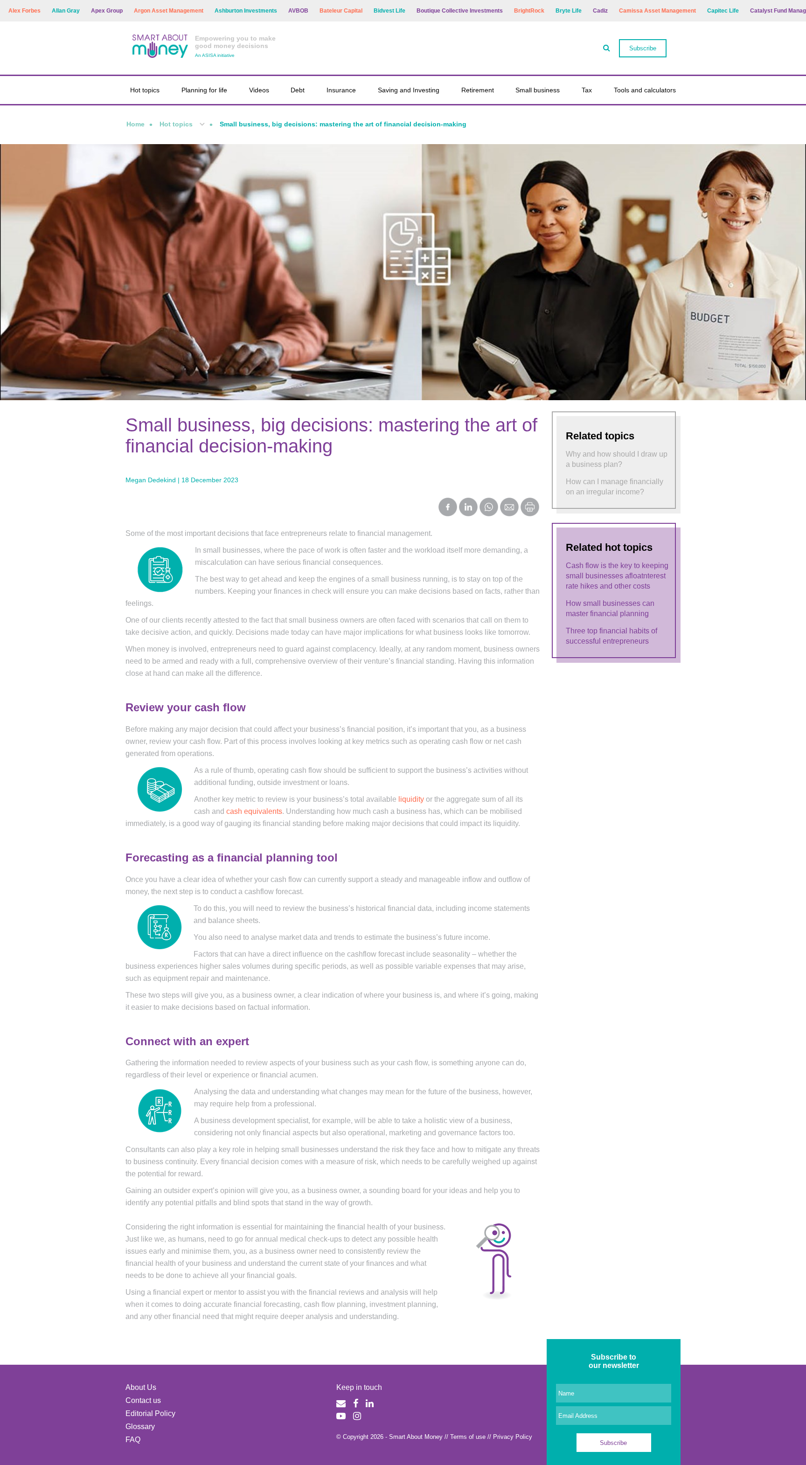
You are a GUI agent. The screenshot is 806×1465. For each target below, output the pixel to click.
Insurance (341, 90)
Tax (587, 90)
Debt (298, 90)
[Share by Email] (509, 508)
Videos (259, 90)
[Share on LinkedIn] (468, 508)
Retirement (477, 90)
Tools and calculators (645, 90)
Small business (537, 90)
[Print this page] (530, 514)
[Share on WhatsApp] (489, 508)
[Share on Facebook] (448, 508)
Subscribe (642, 48)
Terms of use (468, 1436)
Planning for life (204, 90)
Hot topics (145, 90)
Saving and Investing (408, 90)
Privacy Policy (512, 1436)
